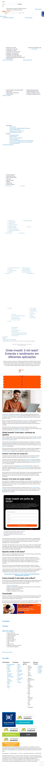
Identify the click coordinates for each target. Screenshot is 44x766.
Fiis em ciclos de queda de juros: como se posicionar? (22, 140)
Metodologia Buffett (14, 135)
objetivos (4, 446)
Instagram (40, 666)
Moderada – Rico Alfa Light (12, 53)
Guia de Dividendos (14, 139)
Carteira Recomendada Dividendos (15, 57)
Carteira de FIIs (9, 94)
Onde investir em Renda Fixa (12, 92)
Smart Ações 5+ (10, 58)
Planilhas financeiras (27, 60)
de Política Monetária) (28, 467)
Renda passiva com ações (15, 132)
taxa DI (3, 463)
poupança (26, 420)
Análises (9, 665)
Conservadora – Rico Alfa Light (13, 51)
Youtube (40, 671)
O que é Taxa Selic (10, 184)
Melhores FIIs (9, 183)
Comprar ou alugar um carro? (33, 92)
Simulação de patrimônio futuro (34, 94)
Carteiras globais (28, 17)
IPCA (38, 462)
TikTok (39, 672)
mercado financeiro (6, 451)
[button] (22, 621)
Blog (4, 338)
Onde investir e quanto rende (9, 339)
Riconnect (5, 336)
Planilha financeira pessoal (32, 90)
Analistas (19, 669)
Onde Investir (13, 126)
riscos (37, 457)
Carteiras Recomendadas (8, 17)
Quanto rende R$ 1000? (15, 129)
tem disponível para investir (14, 415)
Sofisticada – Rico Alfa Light (12, 54)
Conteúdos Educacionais (8, 144)
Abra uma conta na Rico (12, 585)
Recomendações (10, 664)
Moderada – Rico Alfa (11, 47)
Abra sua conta (22, 12)
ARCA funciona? (13, 136)
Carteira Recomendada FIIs (13, 55)
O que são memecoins (15, 143)
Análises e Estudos (7, 95)
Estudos (8, 133)
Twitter (39, 668)
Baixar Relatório (38, 9)
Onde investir (9, 91)
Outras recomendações (8, 60)
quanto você (5, 415)
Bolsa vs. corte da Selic (16, 137)
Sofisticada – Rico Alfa (11, 50)
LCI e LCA (8, 178)
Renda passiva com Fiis (16, 131)
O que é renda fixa (10, 174)
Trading (8, 181)
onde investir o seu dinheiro (19, 429)
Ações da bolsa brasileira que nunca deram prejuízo (21, 142)
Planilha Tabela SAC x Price (33, 91)
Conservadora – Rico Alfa (11, 49)
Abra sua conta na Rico (7, 652)
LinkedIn (40, 670)
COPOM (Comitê (19, 467)
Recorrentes (9, 125)
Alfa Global (34, 49)
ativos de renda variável (11, 439)
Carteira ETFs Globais (34, 47)
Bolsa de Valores (10, 180)
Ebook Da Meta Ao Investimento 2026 (14, 90)
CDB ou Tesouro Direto (11, 177)
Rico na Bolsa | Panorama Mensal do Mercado (20, 128)
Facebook (40, 667)
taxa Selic (33, 462)
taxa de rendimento (30, 459)
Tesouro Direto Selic (10, 176)
